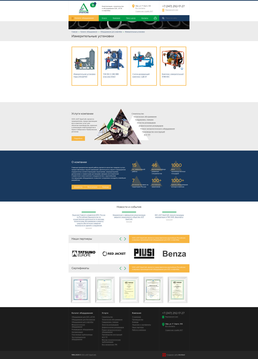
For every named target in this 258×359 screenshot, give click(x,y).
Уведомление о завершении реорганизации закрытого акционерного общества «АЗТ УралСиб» (129, 217)
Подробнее (78, 138)
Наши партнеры (138, 327)
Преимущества (137, 320)
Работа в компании (139, 330)
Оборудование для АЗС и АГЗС (83, 317)
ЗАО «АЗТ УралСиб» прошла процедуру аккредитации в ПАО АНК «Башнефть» (169, 216)
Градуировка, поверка (144, 120)
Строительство (138, 114)
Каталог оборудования (89, 32)
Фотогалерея (92, 187)
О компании (136, 317)
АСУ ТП (147, 135)
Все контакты (140, 8)
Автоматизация (77, 332)
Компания (136, 313)
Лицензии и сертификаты (141, 325)
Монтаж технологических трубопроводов (111, 341)
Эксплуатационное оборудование (79, 338)
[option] (129, 25)
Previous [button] (120, 239)
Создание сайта (172, 355)
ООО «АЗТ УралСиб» (88, 355)
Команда (105, 187)
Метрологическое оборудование (78, 326)
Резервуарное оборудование (82, 330)
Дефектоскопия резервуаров (151, 126)
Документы (78, 187)
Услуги (105, 313)
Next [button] (125, 239)
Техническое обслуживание (145, 117)
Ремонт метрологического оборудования (157, 129)
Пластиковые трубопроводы (82, 335)
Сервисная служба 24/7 (144, 11)
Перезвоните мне (171, 10)
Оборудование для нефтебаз (111, 32)
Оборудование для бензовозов (83, 320)
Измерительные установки (135, 32)
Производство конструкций (153, 132)
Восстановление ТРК (109, 345)
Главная (75, 32)
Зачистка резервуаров (146, 123)
